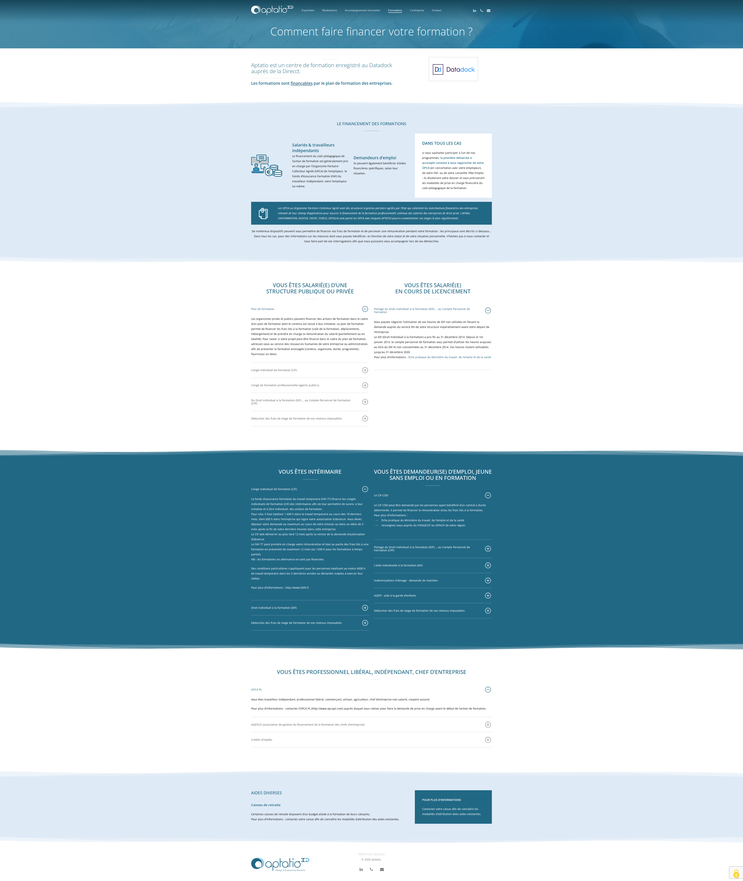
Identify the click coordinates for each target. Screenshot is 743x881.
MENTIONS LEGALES (372, 854)
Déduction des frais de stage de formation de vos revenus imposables (296, 418)
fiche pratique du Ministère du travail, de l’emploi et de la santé (449, 357)
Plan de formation (262, 309)
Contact (436, 10)
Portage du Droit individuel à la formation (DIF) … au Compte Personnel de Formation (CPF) (422, 548)
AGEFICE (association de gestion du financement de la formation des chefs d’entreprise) (308, 724)
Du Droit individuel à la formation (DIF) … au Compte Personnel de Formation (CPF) (301, 401)
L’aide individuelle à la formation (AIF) (398, 565)
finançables (302, 83)
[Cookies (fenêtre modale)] (736, 874)
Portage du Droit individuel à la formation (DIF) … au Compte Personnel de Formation (422, 310)
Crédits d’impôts (261, 739)
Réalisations (329, 10)
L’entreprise (417, 10)
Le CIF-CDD (381, 495)
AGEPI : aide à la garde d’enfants (395, 595)
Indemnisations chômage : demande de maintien (406, 580)
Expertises (308, 10)
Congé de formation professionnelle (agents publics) (285, 385)
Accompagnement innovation (362, 10)
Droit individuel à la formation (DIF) (274, 608)
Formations (395, 10)
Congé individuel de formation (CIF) (274, 370)
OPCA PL (256, 689)
